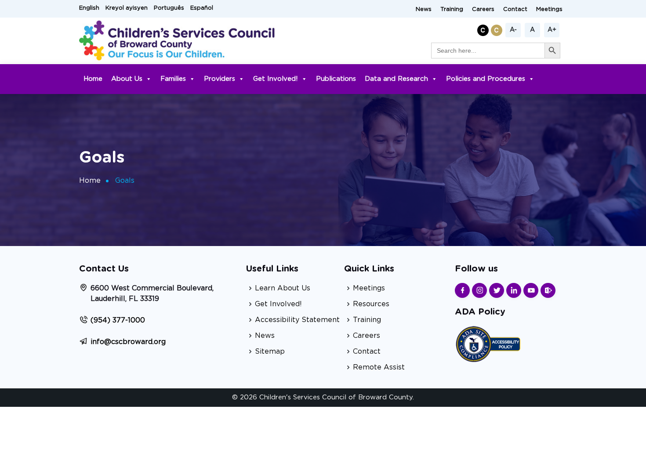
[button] (484, 28)
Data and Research (396, 79)
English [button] (89, 8)
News (424, 9)
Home (92, 79)
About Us (126, 79)
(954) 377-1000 (118, 320)
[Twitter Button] (496, 290)
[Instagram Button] (479, 290)
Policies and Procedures (485, 79)
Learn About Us (282, 288)
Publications (336, 79)
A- (513, 30)
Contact (515, 9)
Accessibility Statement (297, 319)
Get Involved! (275, 79)
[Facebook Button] (462, 290)
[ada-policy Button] (488, 343)
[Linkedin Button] (513, 290)
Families (173, 79)
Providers (219, 79)
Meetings (549, 9)
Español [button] (201, 8)
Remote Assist (379, 367)
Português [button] (169, 8)
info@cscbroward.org (128, 341)
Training (451, 9)
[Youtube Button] (530, 290)
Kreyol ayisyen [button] (126, 8)
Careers (483, 9)
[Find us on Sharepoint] (548, 290)
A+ (552, 30)
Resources (371, 304)
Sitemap (270, 351)
